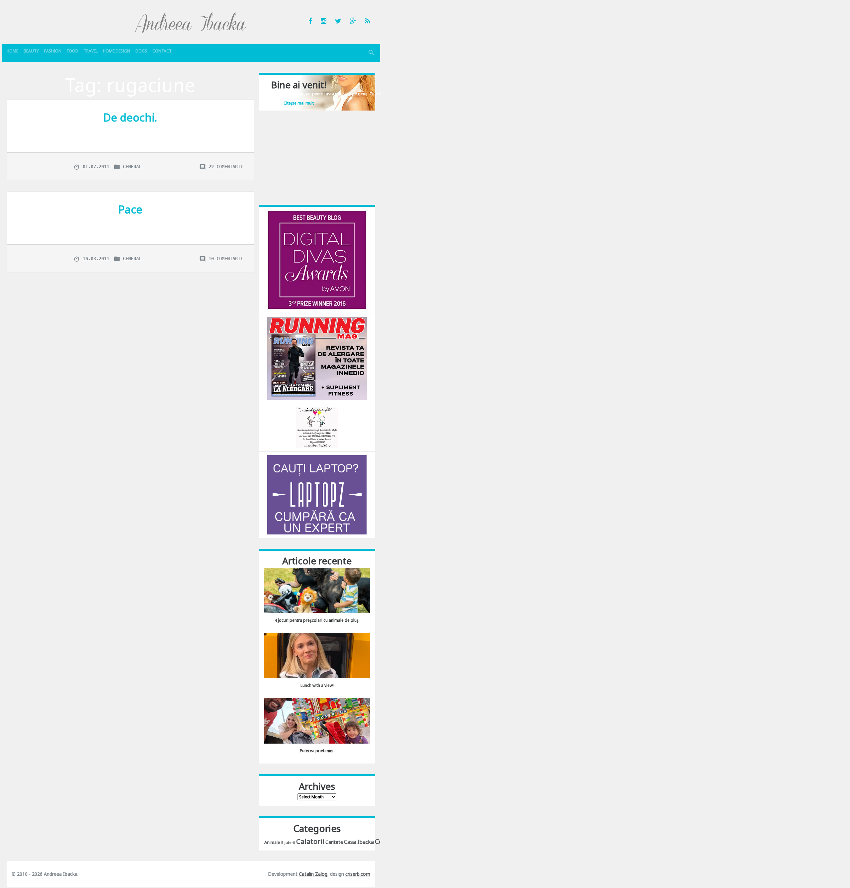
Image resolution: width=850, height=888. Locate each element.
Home (12, 51)
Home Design (116, 51)
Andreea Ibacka (191, 23)
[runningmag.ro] (317, 358)
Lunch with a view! (317, 685)
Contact (162, 51)
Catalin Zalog (313, 874)
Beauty (31, 51)
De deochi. (130, 117)
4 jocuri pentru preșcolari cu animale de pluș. (317, 620)
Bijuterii (288, 842)
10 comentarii (226, 258)
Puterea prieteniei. (317, 751)
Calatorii (310, 841)
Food (72, 51)
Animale (272, 842)
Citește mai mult (299, 103)
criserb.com (357, 874)
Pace (130, 209)
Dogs (141, 51)
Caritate (334, 842)
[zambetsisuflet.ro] (317, 427)
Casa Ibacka (359, 842)
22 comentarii (226, 166)
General (132, 166)
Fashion (52, 51)
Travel (91, 51)
